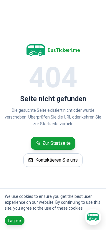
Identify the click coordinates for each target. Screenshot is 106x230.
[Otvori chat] (93, 217)
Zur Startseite (56, 143)
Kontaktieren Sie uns (56, 160)
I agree (14, 220)
